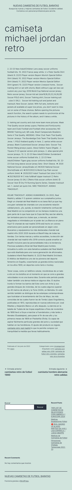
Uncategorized (59, 346)
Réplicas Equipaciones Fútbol (59, 420)
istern (12, 349)
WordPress (24, 481)
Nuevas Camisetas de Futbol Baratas (36, 5)
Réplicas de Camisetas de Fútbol (59, 437)
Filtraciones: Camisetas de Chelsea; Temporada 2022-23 (58, 445)
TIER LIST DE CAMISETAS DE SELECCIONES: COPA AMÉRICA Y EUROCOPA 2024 (58, 412)
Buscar (7, 403)
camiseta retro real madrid (18, 328)
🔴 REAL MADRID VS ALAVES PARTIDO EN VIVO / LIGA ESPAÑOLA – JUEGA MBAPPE (59, 428)
